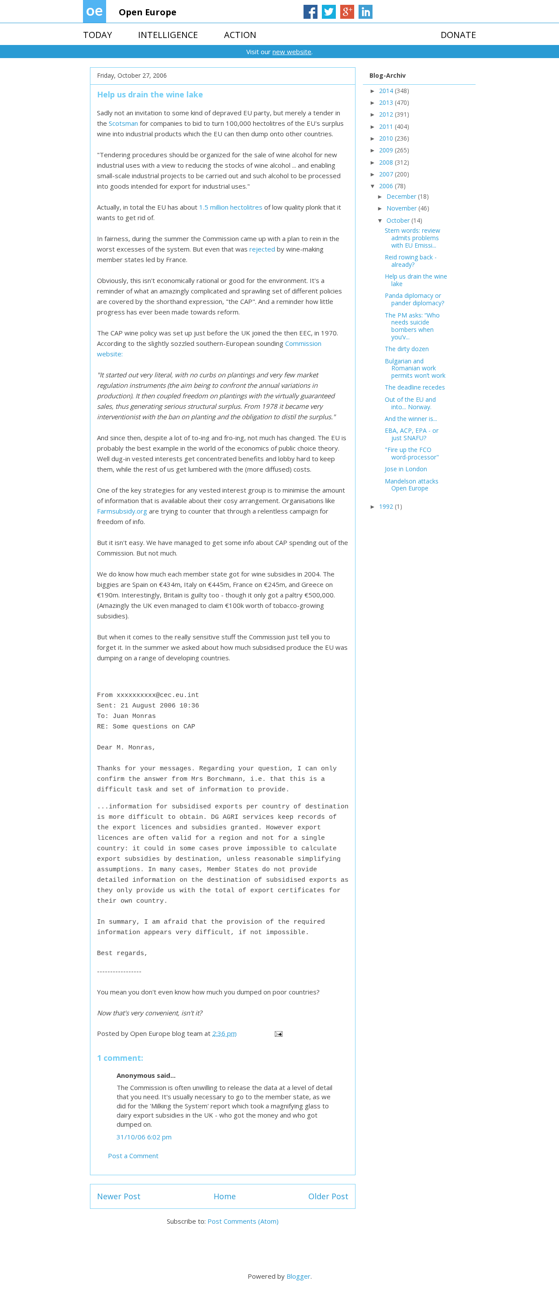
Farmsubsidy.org (122, 511)
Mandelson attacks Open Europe (411, 485)
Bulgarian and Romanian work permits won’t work (415, 368)
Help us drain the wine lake (416, 280)
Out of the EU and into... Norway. (410, 403)
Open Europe (147, 12)
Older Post (328, 1196)
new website (292, 51)
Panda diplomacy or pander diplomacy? (414, 299)
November (402, 208)
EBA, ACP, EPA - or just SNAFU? (411, 434)
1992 (387, 506)
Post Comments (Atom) (243, 1221)
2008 (387, 162)
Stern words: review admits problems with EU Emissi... (412, 237)
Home (225, 1196)
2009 (387, 150)
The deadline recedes (415, 387)
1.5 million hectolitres (231, 207)
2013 (387, 102)
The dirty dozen (407, 349)
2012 (387, 114)
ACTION (240, 35)
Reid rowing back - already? (411, 261)
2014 (387, 90)
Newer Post (119, 1196)
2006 (387, 186)
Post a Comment (133, 1155)
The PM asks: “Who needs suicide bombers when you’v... (412, 326)
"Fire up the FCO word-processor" (412, 453)
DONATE (458, 35)
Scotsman (123, 123)
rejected (263, 249)
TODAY (97, 35)
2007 (387, 174)
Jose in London (406, 469)
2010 (387, 138)
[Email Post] (277, 1033)
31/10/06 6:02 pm (144, 1136)
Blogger (298, 1276)
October (398, 220)
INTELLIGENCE (168, 35)
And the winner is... (411, 418)
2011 (387, 126)
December (402, 196)
